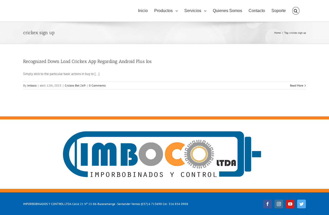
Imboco (31, 85)
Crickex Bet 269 (75, 85)
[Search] (295, 11)
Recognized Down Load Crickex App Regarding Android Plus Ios (87, 61)
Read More (296, 85)
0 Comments (97, 85)
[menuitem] (143, 11)
